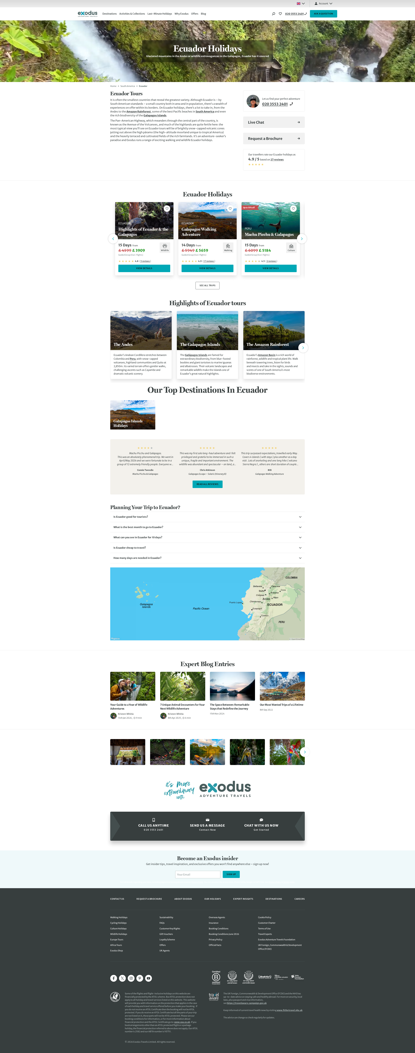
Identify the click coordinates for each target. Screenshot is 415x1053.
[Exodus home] (87, 14)
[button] (207, 517)
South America (127, 86)
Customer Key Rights (170, 928)
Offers (194, 13)
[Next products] (302, 239)
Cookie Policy (264, 917)
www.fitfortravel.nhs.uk (289, 1010)
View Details (144, 268)
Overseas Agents (217, 917)
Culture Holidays (118, 928)
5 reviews (145, 261)
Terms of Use (264, 928)
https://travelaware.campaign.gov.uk (247, 1003)
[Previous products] (113, 239)
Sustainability (166, 917)
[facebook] (113, 978)
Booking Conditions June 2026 (224, 934)
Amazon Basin (266, 355)
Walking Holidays (118, 917)
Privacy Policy (275, 882)
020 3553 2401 (294, 13)
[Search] (274, 14)
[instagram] (131, 978)
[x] (122, 978)
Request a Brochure (265, 138)
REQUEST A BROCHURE (149, 899)
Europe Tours (116, 939)
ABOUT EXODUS (183, 899)
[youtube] (148, 978)
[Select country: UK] (301, 3)
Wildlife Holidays (118, 934)
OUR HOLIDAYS (212, 899)
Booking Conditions (218, 928)
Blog (203, 13)
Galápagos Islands (196, 355)
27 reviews (277, 159)
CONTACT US (117, 899)
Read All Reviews (208, 484)
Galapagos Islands (154, 115)
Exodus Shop (116, 950)
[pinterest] (139, 978)
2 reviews (271, 261)
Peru (133, 358)
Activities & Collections (132, 13)
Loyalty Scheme (167, 939)
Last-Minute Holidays (160, 13)
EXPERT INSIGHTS (243, 899)
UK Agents (165, 950)
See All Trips (208, 285)
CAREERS (300, 899)
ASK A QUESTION (323, 13)
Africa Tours (116, 945)
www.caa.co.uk (182, 1022)
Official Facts (215, 945)
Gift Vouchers (166, 934)
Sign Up (231, 874)
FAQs (162, 923)
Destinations (109, 13)
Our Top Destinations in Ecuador (207, 390)
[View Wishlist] (281, 14)
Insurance (213, 923)
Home (113, 86)
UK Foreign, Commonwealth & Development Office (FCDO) (280, 947)
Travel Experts (265, 934)
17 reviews (208, 261)
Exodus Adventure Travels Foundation (276, 939)
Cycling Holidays (118, 923)
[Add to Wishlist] (167, 208)
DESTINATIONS (274, 899)
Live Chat (256, 122)
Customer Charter (266, 923)
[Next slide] (303, 348)
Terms (286, 882)
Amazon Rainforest (138, 111)
